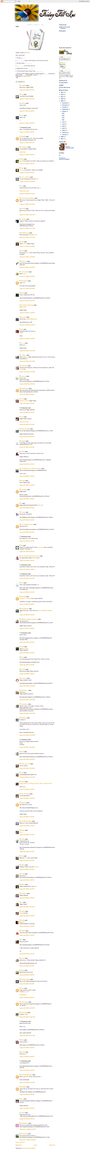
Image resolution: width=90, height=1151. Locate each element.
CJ (22, 939)
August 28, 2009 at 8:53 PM (27, 983)
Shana (23, 451)
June (63, 124)
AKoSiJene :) (24, 690)
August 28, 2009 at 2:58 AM (27, 476)
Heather (23, 930)
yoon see (23, 376)
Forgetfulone (24, 1123)
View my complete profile (69, 147)
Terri (22, 399)
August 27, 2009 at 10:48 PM (27, 246)
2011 (62, 96)
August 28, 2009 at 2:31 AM (27, 424)
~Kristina (23, 219)
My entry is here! (24, 421)
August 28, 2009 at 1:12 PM (27, 789)
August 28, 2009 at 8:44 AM (27, 604)
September (65, 109)
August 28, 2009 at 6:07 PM (27, 953)
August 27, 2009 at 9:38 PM (27, 154)
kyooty (23, 781)
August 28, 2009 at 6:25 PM (27, 966)
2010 (62, 98)
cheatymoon (24, 704)
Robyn (23, 830)
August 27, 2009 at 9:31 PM (27, 142)
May (63, 126)
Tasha (66, 75)
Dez (22, 329)
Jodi (22, 115)
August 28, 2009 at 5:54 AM (27, 520)
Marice (23, 884)
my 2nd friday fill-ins (31, 319)
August (64, 111)
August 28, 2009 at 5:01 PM (27, 906)
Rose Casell (24, 1133)
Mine (33, 557)
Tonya (27, 52)
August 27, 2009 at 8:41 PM (27, 90)
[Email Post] (35, 77)
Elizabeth (23, 1087)
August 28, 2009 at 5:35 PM (27, 926)
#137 (63, 117)
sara (22, 94)
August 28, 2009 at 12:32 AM (27, 384)
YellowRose (24, 147)
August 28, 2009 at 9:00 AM (27, 628)
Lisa (22, 772)
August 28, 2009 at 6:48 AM (27, 551)
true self (26, 991)
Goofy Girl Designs (64, 159)
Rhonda (23, 208)
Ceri (22, 583)
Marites (23, 1052)
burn (22, 657)
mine (21, 369)
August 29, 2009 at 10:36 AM (27, 1082)
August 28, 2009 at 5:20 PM (27, 915)
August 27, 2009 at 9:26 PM (27, 132)
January (64, 134)
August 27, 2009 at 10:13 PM (27, 193)
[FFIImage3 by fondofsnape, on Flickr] (66, 65)
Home (35, 1145)
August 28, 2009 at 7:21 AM (27, 578)
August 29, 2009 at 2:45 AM (27, 1056)
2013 (62, 92)
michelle (23, 85)
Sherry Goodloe (25, 429)
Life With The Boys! (26, 821)
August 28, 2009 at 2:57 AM (27, 464)
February (64, 132)
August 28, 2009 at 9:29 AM (27, 665)
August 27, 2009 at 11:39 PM (27, 325)
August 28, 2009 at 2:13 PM (27, 825)
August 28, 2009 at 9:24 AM (27, 652)
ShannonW (24, 1012)
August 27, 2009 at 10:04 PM (27, 181)
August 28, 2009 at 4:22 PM (27, 898)
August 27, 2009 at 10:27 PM (27, 214)
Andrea (23, 911)
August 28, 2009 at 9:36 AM (27, 673)
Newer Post (19, 1145)
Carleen (23, 512)
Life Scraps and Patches (27, 198)
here (28, 252)
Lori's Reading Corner (27, 524)
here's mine (25, 648)
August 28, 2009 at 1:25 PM (27, 798)
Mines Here (23, 152)
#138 (63, 115)
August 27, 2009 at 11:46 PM (27, 338)
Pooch (23, 958)
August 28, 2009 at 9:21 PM (27, 997)
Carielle (23, 669)
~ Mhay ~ (23, 355)
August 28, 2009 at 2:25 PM (27, 869)
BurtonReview (25, 608)
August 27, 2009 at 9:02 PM (27, 111)
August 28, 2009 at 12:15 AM (27, 350)
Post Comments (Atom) (29, 1148)
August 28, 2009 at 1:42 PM (27, 816)
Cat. (22, 168)
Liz (22, 186)
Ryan (22, 751)
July (63, 122)
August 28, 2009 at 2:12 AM (27, 412)
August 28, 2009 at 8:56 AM (27, 614)
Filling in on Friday (25, 598)
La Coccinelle (25, 272)
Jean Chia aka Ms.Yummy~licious (30, 556)
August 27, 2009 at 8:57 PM (27, 98)
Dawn (22, 250)
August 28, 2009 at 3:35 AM (27, 485)
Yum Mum (24, 489)
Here (21, 161)
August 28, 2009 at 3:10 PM (27, 880)
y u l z (23, 343)
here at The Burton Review (45, 610)
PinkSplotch (23, 994)
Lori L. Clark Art (25, 177)
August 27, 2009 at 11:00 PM (27, 276)
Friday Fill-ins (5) (24, 191)
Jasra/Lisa (24, 678)
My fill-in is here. (24, 400)
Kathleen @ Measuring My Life (29, 619)
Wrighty (23, 441)
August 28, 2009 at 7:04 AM (27, 560)
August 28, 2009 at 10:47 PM (27, 1008)
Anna (22, 988)
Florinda (23, 596)
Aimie (22, 970)
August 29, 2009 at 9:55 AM (27, 1070)
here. (26, 357)
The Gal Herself (25, 793)
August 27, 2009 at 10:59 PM (27, 267)
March (64, 130)
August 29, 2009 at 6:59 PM (27, 1108)
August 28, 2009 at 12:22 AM (27, 371)
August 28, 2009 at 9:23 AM (27, 642)
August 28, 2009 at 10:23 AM (27, 699)
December (65, 103)
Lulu (22, 417)
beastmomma (25, 388)
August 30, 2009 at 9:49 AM (27, 1118)
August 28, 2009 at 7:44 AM (27, 592)
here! (37, 179)
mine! (25, 243)
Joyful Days (24, 365)
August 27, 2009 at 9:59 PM (27, 172)
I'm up (21, 170)
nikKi (22, 646)
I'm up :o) (36, 866)
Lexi (22, 1099)
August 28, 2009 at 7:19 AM (27, 569)
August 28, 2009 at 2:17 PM (27, 860)
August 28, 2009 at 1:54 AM (27, 403)
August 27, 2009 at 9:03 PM (27, 123)
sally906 (23, 136)
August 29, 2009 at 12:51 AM (27, 1035)
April (63, 128)
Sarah (22, 920)
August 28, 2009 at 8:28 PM (27, 975)
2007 (62, 138)
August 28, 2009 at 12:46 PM (27, 777)
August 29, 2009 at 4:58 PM (27, 1094)
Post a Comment (20, 1142)
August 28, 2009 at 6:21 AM (27, 532)
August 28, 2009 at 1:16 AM (27, 394)
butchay (23, 103)
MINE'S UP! (23, 307)
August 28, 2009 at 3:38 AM (27, 498)
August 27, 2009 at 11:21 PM (27, 300)
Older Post (52, 1145)
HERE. (31, 444)
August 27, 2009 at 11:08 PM (27, 288)
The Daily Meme (63, 82)
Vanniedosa (24, 281)
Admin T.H (24, 261)
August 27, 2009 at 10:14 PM (27, 204)
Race (22, 1040)
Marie (22, 293)
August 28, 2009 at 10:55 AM (27, 735)
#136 (63, 119)
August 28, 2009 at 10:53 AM (27, 713)
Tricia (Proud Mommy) (27, 305)
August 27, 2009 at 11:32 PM (27, 312)
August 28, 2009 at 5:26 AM (27, 507)
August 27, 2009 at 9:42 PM (27, 163)
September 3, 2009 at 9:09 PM (28, 1139)
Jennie (23, 1112)
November (65, 105)
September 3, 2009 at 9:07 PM (28, 1129)
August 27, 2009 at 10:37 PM (27, 228)
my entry (40, 547)
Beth (22, 159)
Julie (22, 241)
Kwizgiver (24, 893)
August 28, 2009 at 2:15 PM (27, 851)
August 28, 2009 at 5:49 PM (27, 935)
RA (22, 545)
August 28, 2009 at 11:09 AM (27, 759)
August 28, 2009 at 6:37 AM (27, 541)
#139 (63, 113)
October (64, 107)
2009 (62, 101)
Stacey (23, 839)
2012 (62, 94)
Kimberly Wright (25, 979)
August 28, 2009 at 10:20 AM (27, 686)
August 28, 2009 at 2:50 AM (27, 447)
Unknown (23, 802)
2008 (62, 136)
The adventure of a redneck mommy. (31, 468)
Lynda (23, 874)
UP (24, 282)
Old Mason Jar (25, 233)
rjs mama (23, 317)
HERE (21, 332)
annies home (24, 1002)
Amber (23, 865)
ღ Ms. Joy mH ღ (25, 763)
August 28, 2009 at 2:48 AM (27, 436)
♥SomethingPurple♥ (26, 1074)
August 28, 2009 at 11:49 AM (27, 768)
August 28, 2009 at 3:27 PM (27, 889)
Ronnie (23, 480)
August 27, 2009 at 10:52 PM (27, 257)
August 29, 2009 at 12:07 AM (27, 1017)
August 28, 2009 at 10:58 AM (27, 747)
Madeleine (24, 718)
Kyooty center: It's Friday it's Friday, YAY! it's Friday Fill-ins (36, 783)
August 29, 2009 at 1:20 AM (27, 1047)
